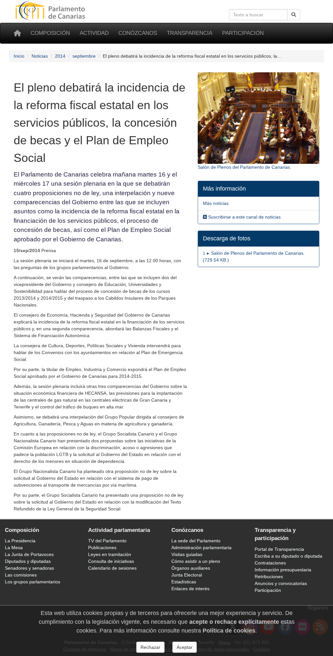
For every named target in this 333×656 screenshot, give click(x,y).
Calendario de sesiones (112, 568)
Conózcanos (137, 33)
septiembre (84, 56)
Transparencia (189, 33)
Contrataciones (270, 562)
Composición (50, 33)
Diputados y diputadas (28, 561)
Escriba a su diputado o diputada (288, 556)
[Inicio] (17, 33)
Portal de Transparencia (279, 549)
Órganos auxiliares (190, 568)
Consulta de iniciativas (111, 561)
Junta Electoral (186, 575)
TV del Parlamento (107, 540)
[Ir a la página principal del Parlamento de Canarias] (51, 10)
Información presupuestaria (283, 569)
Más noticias (216, 203)
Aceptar (185, 647)
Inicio (19, 56)
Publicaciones (102, 547)
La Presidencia (20, 540)
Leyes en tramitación (109, 554)
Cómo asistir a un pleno (195, 561)
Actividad (94, 33)
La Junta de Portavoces (29, 554)
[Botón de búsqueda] (293, 14)
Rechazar (150, 647)
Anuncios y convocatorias (281, 583)
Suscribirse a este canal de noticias (244, 217)
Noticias (40, 56)
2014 (60, 56)
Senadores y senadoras (29, 568)
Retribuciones (269, 576)
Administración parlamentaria (201, 547)
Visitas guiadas (186, 554)
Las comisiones (21, 575)
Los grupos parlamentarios (32, 581)
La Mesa (14, 547)
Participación (243, 33)
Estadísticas (183, 581)
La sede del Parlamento (195, 540)
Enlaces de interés (190, 588)
